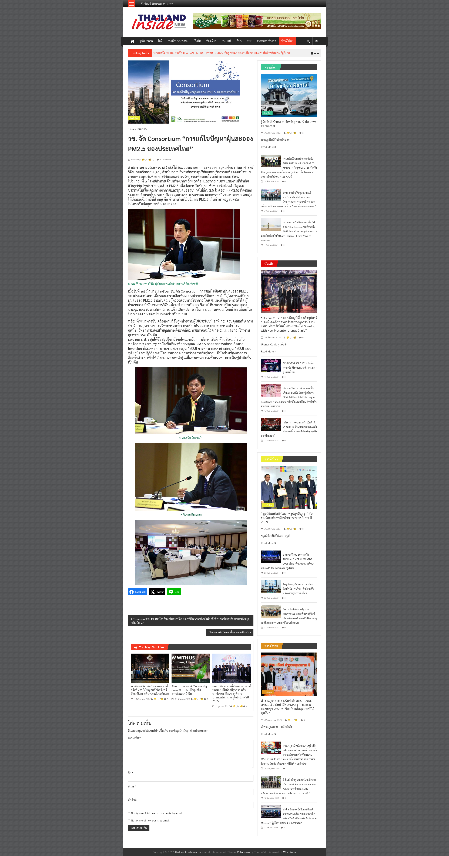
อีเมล (132, 789)
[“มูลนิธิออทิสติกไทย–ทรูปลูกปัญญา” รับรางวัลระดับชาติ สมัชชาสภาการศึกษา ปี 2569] (289, 489)
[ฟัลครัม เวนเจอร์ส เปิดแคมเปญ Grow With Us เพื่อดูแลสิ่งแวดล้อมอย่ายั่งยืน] (191, 670)
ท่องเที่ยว (211, 41)
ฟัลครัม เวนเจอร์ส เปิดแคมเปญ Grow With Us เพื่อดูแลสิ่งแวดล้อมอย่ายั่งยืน (189, 692)
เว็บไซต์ (132, 802)
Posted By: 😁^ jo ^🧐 (141, 162)
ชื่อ (130, 775)
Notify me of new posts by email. (150, 823)
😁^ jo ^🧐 (158, 702)
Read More (267, 149)
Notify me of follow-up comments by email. (157, 816)
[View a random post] (316, 41)
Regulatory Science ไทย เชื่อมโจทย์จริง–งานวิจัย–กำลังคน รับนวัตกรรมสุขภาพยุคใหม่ (298, 591)
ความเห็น (134, 740)
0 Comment (165, 162)
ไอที (160, 41)
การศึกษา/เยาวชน (178, 41)
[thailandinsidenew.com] (132, 41)
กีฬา (239, 41)
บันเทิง (197, 41)
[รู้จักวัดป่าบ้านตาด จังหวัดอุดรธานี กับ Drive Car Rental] (289, 97)
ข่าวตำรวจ (267, 694)
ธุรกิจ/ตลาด (146, 41)
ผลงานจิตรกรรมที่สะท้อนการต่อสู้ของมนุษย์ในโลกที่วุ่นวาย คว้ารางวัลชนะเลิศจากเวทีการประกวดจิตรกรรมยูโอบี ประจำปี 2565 (231, 696)
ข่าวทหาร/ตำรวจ (266, 41)
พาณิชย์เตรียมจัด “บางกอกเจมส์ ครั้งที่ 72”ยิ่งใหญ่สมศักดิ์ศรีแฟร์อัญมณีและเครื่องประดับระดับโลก (150, 692)
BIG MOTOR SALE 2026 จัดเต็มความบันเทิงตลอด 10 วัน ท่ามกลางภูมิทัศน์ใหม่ (300, 370)
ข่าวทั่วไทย (287, 41)
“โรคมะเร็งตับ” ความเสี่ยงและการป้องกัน (229, 634)
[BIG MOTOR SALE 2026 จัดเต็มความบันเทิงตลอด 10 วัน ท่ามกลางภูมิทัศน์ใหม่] (271, 368)
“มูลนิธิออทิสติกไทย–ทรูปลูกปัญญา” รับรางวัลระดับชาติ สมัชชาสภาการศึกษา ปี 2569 (287, 520)
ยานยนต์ (227, 41)
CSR (249, 41)
